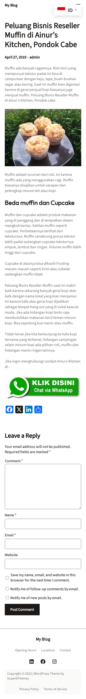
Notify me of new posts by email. (36, 598)
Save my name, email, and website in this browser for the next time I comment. (43, 577)
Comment (14, 461)
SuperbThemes (18, 678)
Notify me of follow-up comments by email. (44, 589)
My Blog (11, 5)
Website (11, 555)
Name (10, 515)
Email (10, 535)
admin (35, 57)
